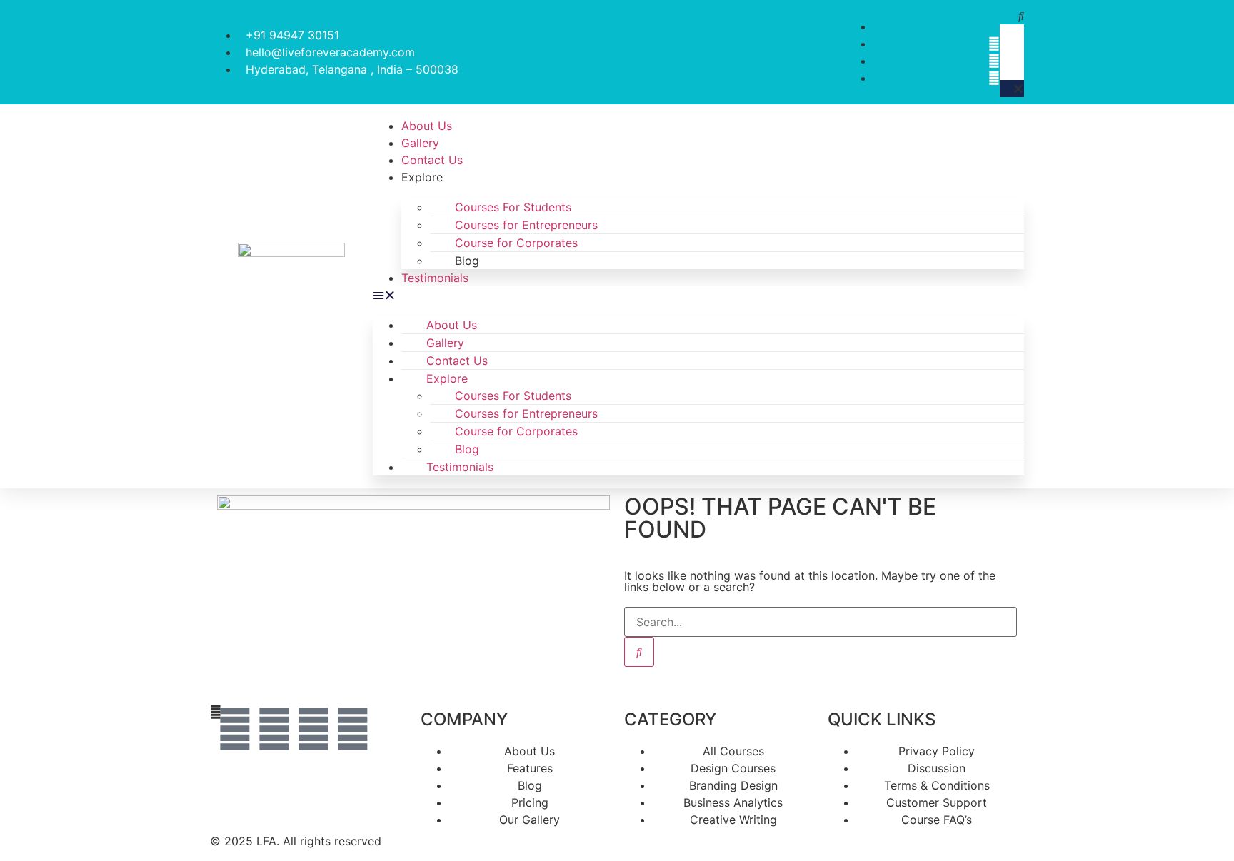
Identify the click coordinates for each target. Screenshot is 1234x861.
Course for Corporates (516, 243)
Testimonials (434, 278)
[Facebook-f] (274, 729)
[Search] (639, 652)
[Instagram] (313, 729)
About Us (426, 126)
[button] (1012, 15)
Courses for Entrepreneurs (526, 225)
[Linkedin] (235, 729)
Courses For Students (513, 207)
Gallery (420, 143)
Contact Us (432, 160)
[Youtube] (353, 729)
